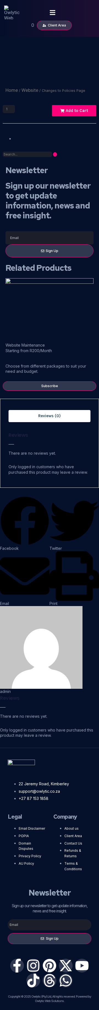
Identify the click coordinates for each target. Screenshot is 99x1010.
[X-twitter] (66, 966)
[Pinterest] (49, 966)
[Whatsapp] (66, 980)
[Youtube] (82, 966)
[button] (25, 523)
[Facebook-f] (17, 966)
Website (29, 90)
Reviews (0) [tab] (49, 415)
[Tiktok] (33, 980)
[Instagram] (33, 966)
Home (12, 90)
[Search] (55, 154)
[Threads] (49, 980)
